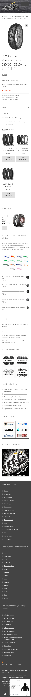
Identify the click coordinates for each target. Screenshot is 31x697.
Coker (5, 559)
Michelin (6, 585)
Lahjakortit (7, 516)
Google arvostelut (9, 510)
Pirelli (6, 592)
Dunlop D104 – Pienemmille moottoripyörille (15, 394)
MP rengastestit (8, 621)
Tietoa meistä (8, 536)
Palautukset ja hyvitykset (11, 529)
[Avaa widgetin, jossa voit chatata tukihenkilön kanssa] (19, 687)
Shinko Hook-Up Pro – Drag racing (12, 397)
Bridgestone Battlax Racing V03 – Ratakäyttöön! (16, 402)
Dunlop (6, 569)
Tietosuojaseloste (9, 526)
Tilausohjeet (7, 646)
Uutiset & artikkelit (9, 642)
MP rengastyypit (8, 624)
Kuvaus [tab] (4, 107)
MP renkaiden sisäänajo (10, 634)
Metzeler (6, 582)
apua (12, 337)
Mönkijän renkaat (9, 500)
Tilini (5, 523)
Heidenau (6, 572)
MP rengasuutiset (9, 628)
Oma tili (5, 694)
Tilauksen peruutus (9, 533)
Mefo (5, 579)
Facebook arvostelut (10, 513)
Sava (5, 595)
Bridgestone (7, 556)
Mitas (5, 588)
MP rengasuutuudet (9, 631)
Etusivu (5, 16)
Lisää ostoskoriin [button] (8, 159)
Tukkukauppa (8, 504)
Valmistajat (7, 655)
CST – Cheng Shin (9, 566)
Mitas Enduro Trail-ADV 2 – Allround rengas (15, 399)
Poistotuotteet (8, 520)
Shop (10, 16)
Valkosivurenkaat (9, 652)
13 (13, 99)
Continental (7, 563)
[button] (26, 25)
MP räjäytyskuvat (9, 615)
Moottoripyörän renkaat (18, 16)
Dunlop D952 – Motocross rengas (11, 670)
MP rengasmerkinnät (10, 618)
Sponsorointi (7, 507)
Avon (5, 553)
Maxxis (6, 575)
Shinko (6, 598)
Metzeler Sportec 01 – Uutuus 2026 (12, 405)
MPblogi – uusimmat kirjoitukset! (14, 664)
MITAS (16, 99)
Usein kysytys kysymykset (11, 649)
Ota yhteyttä (7, 539)
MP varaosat (7, 494)
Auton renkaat (8, 497)
